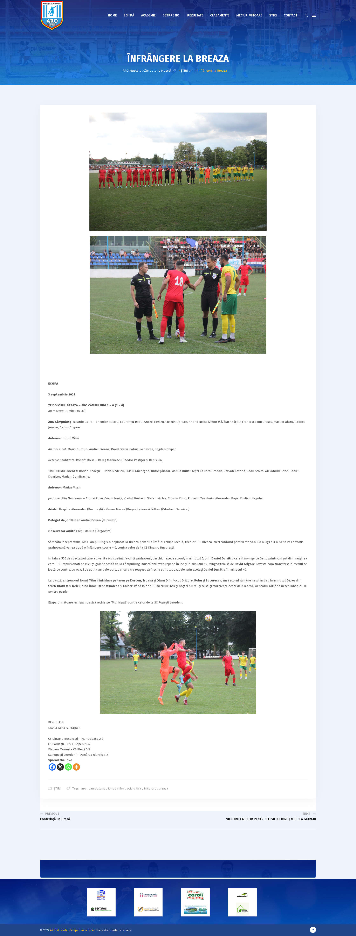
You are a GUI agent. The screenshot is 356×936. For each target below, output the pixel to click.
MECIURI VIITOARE (249, 15)
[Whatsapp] (68, 767)
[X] (60, 767)
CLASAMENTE (219, 15)
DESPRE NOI (171, 15)
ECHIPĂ (129, 15)
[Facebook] (52, 767)
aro (83, 788)
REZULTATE (195, 15)
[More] (76, 767)
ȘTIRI (57, 788)
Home (112, 15)
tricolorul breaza (156, 788)
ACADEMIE (148, 15)
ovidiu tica (134, 788)
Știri (273, 15)
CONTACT (290, 15)
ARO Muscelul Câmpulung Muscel (72, 930)
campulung (97, 788)
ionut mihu (116, 788)
